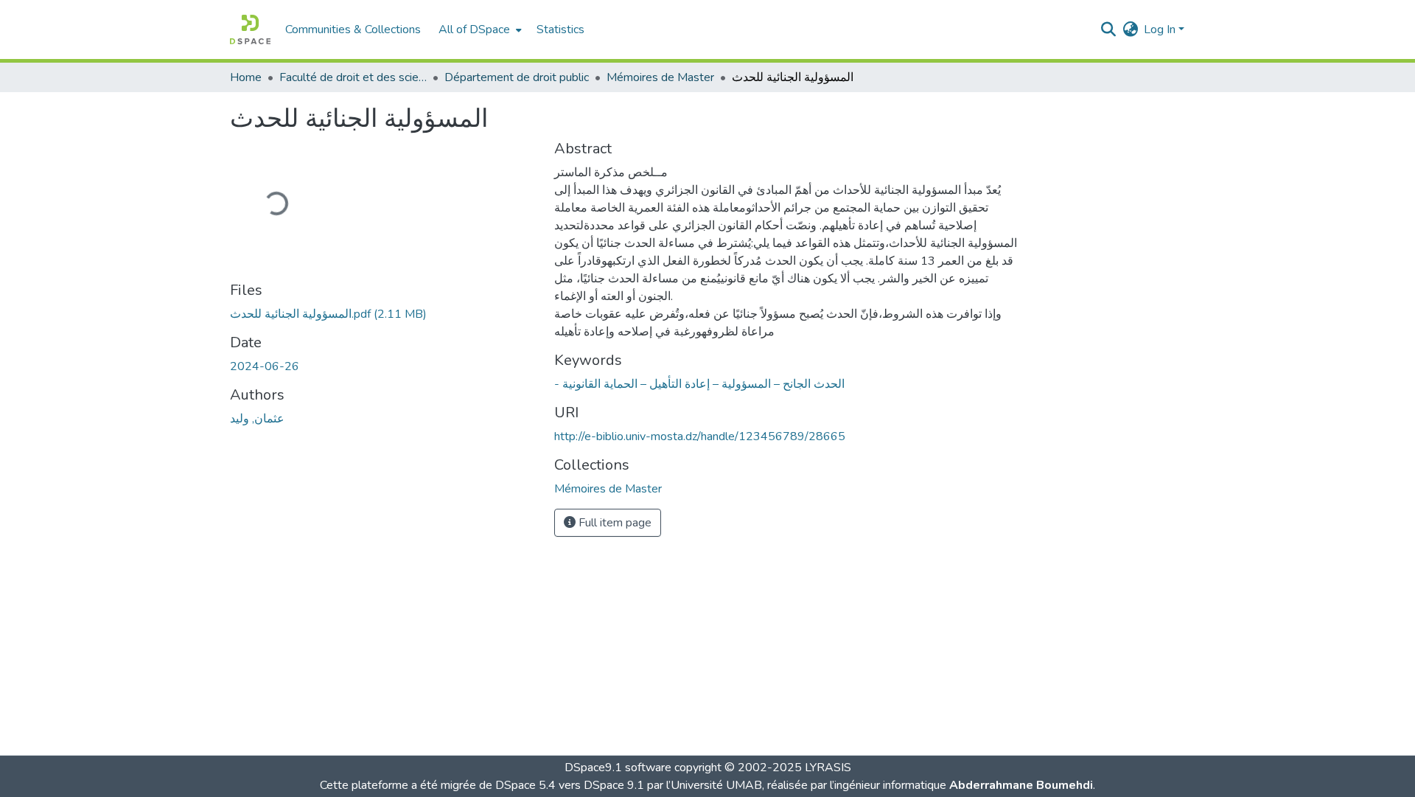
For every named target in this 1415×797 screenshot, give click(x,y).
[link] (383, 314)
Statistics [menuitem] (560, 29)
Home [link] (246, 77)
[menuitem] (479, 29)
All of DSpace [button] (474, 29)
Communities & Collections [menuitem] (353, 29)
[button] (250, 29)
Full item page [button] (613, 523)
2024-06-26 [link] (264, 366)
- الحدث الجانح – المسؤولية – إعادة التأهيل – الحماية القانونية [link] (699, 384)
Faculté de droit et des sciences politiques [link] (353, 77)
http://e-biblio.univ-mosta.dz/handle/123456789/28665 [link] (699, 436)
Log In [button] (1161, 29)
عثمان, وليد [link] (257, 419)
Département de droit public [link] (516, 77)
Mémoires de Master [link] (660, 77)
